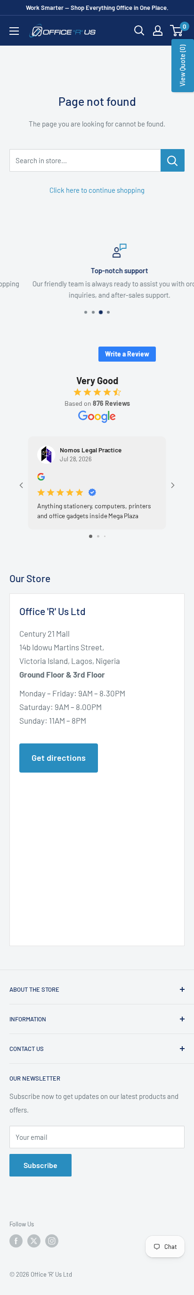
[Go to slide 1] (90, 536)
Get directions (59, 757)
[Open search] (139, 30)
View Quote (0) (182, 66)
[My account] (157, 30)
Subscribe (40, 1165)
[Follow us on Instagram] (51, 1241)
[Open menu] (14, 31)
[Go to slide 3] (104, 536)
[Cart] (177, 30)
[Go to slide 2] (98, 536)
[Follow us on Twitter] (33, 1241)
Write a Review (127, 354)
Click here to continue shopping (97, 190)
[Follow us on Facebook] (16, 1241)
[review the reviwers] (41, 478)
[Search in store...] (173, 160)
